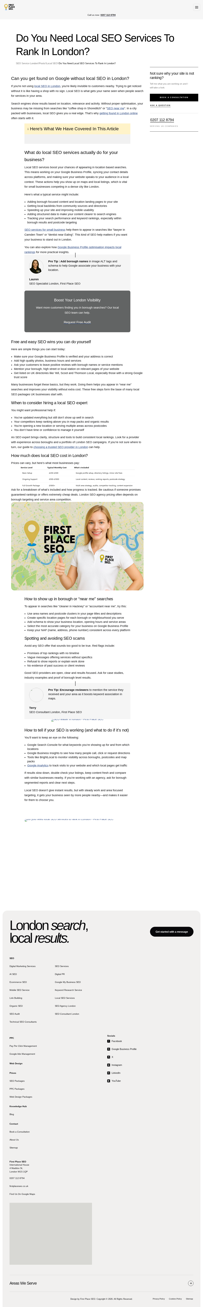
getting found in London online (118, 113)
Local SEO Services (65, 998)
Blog (12, 1114)
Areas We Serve (23, 1283)
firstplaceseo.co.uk (19, 1186)
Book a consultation (174, 97)
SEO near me (115, 108)
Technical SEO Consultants (23, 1022)
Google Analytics (38, 765)
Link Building (16, 998)
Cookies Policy (175, 1299)
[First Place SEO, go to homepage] (9, 7)
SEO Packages (17, 1081)
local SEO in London (47, 86)
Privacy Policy (159, 1299)
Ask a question (160, 105)
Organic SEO (16, 1006)
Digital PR (60, 974)
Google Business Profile (122, 1049)
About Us (14, 1139)
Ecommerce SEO (18, 982)
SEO (12, 958)
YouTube (114, 1081)
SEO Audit (15, 1014)
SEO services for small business (44, 229)
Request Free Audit (77, 322)
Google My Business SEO (68, 982)
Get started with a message (172, 931)
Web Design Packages (21, 1097)
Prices (13, 1073)
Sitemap (14, 1147)
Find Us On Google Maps (22, 1194)
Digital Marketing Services (23, 966)
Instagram (115, 1065)
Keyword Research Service (68, 990)
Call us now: (102, 15)
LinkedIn (114, 1073)
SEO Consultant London (67, 1014)
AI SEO (13, 974)
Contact (14, 1124)
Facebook (115, 1041)
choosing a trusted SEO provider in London (60, 447)
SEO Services (62, 966)
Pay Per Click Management (23, 1046)
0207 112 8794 (162, 120)
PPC (12, 1038)
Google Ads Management (22, 1054)
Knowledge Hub (18, 1106)
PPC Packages (17, 1089)
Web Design (16, 1063)
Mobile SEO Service (19, 990)
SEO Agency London (65, 1006)
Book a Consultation (20, 1131)
